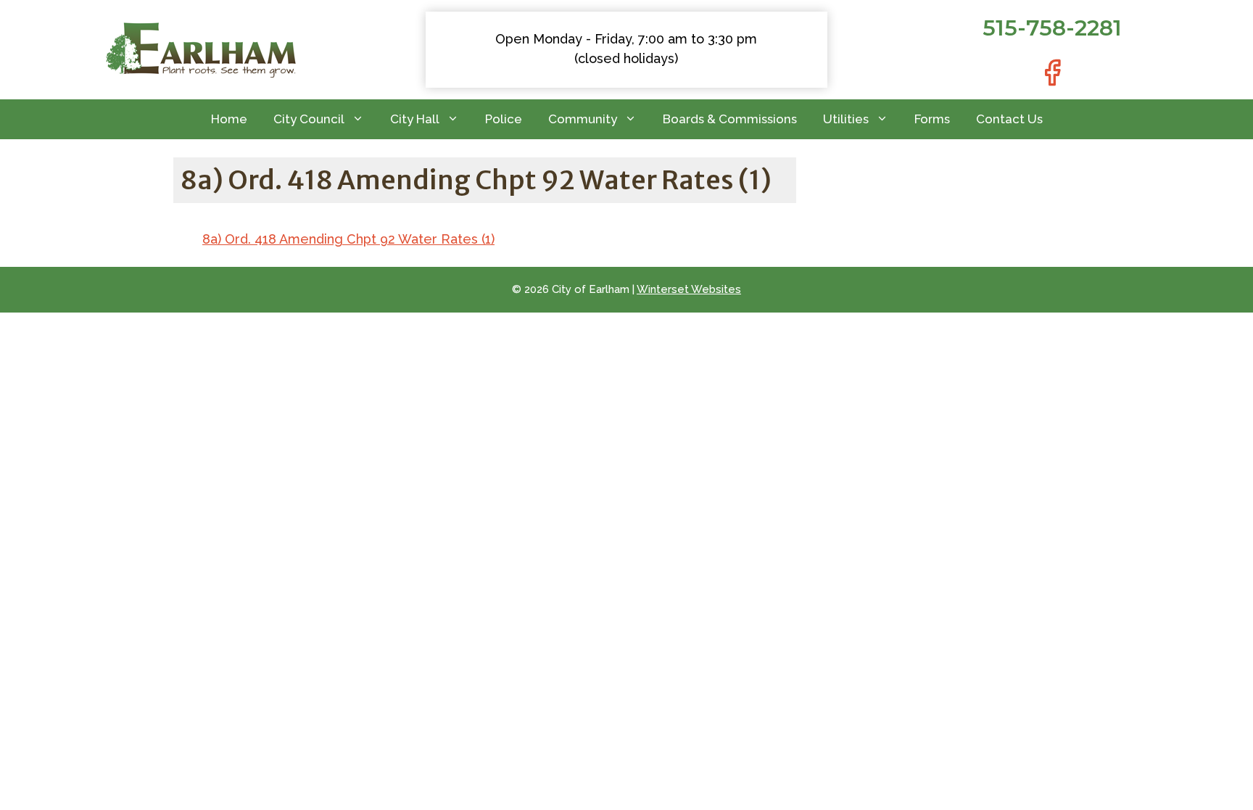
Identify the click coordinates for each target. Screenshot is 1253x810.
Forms (932, 119)
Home (229, 119)
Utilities (846, 119)
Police (503, 119)
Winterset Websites (689, 289)
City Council (308, 119)
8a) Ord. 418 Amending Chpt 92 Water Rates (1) (348, 239)
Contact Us (1009, 119)
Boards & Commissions (730, 119)
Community (582, 119)
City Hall (414, 119)
